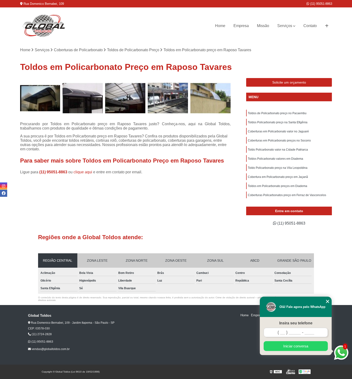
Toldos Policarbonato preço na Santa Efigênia (277, 122)
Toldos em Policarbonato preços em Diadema (277, 186)
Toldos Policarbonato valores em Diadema (275, 158)
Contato (310, 26)
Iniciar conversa (295, 346)
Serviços (284, 26)
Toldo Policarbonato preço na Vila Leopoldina (277, 168)
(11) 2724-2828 (41, 334)
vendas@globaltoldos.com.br (50, 349)
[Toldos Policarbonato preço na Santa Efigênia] (210, 98)
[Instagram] (3, 186)
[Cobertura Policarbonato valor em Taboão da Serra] (168, 98)
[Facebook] (3, 193)
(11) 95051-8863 (320, 4)
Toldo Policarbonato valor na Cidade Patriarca (278, 149)
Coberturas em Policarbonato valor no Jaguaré (278, 131)
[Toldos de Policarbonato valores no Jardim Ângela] (125, 98)
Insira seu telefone (295, 323)
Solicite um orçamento (289, 82)
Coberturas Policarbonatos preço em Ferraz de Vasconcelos (287, 195)
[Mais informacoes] (326, 25)
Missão (263, 26)
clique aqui (83, 172)
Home (220, 26)
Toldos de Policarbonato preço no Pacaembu (277, 113)
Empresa (241, 26)
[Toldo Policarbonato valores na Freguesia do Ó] (82, 98)
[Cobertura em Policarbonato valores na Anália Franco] (40, 98)
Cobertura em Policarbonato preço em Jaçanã (278, 177)
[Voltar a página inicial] (44, 25)
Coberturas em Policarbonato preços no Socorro (279, 140)
